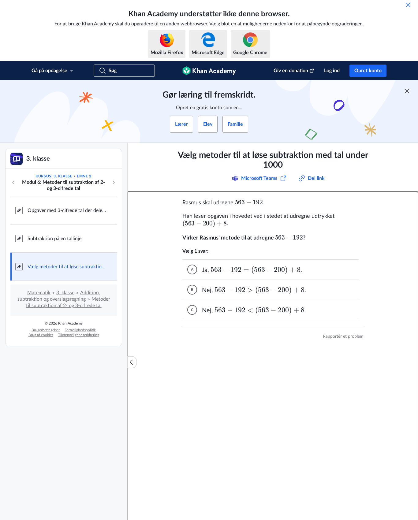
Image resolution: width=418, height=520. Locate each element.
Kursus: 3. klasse (53, 176)
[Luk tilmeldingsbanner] (407, 91)
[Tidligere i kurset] (13, 182)
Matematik (38, 292)
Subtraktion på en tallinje (54, 238)
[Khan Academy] (209, 70)
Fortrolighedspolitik (80, 330)
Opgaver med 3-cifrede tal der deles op (67, 210)
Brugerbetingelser (46, 330)
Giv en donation (291, 70)
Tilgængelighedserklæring (78, 335)
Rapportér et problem (343, 336)
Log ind (332, 70)
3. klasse (65, 292)
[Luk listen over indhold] (132, 362)
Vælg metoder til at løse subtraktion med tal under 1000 (67, 266)
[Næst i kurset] (113, 182)
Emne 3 (84, 176)
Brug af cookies (40, 335)
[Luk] (408, 5)
